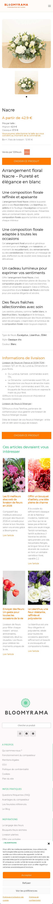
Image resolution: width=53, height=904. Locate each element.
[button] (48, 843)
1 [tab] (26, 96)
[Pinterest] (33, 734)
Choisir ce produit (26, 161)
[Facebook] (26, 734)
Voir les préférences (26, 890)
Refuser (26, 883)
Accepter (26, 875)
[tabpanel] (26, 81)
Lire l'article (8, 535)
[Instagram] (20, 734)
